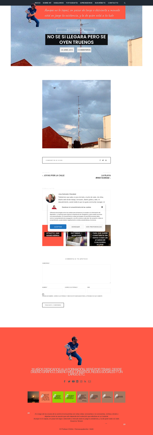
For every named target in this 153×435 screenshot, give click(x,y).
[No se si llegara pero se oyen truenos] (76, 114)
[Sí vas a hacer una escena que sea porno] (107, 397)
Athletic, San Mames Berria (52, 234)
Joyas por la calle (54, 175)
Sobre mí (47, 3)
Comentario (46, 263)
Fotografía (72, 3)
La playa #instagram (103, 176)
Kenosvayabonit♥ (113, 423)
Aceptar (58, 227)
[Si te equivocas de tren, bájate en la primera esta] (45, 397)
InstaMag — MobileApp (76, 234)
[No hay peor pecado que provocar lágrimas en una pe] (82, 397)
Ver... (53, 239)
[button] (102, 207)
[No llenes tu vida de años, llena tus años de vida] (119, 397)
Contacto (113, 3)
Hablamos (59, 3)
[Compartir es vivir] (103, 160)
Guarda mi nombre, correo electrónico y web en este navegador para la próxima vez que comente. (72, 296)
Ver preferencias (94, 227)
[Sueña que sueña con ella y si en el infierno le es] (70, 397)
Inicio (37, 3)
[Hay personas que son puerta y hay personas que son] (58, 397)
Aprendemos (86, 3)
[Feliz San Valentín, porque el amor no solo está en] (95, 397)
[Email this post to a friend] (106, 160)
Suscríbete (100, 3)
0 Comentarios (84, 50)
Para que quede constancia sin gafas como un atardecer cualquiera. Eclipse (100, 239)
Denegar (76, 227)
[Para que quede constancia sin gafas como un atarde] (33, 397)
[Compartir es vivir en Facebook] (100, 160)
